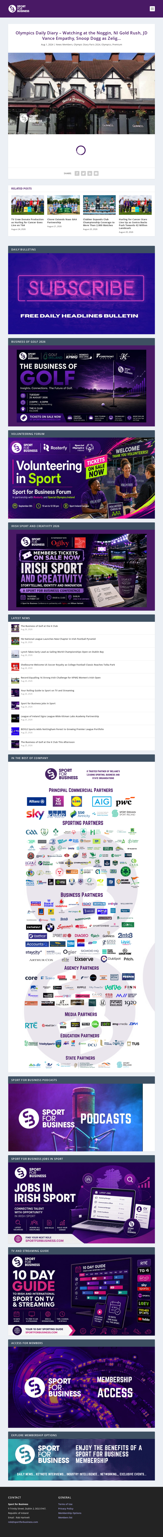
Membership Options (69, 1513)
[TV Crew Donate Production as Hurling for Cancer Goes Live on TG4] (27, 205)
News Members (64, 44)
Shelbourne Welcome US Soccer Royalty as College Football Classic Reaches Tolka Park (68, 664)
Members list (65, 1517)
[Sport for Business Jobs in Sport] (15, 706)
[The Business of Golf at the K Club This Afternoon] (15, 744)
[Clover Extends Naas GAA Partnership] (63, 205)
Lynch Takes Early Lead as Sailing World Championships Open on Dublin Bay (62, 651)
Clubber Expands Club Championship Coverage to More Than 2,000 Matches (99, 222)
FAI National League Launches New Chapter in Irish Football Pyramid (58, 638)
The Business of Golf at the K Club (39, 626)
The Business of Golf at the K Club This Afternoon (48, 742)
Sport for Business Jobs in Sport (38, 703)
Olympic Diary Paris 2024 (87, 44)
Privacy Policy (65, 1508)
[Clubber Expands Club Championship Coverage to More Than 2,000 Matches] (99, 205)
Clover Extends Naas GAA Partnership (62, 221)
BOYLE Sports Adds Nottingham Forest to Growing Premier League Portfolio (62, 729)
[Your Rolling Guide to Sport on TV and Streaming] (15, 693)
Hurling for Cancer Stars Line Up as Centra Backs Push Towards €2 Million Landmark (133, 224)
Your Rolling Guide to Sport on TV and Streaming (47, 690)
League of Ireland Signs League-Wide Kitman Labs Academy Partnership (60, 716)
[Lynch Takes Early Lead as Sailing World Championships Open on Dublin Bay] (15, 654)
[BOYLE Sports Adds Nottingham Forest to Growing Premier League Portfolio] (15, 731)
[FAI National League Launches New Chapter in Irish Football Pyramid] (15, 641)
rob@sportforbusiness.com (23, 1521)
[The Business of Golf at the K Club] (15, 628)
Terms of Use (65, 1504)
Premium (117, 44)
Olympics (106, 44)
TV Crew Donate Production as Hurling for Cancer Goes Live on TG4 (27, 222)
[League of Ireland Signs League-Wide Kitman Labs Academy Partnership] (15, 718)
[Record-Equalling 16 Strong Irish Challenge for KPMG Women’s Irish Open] (15, 680)
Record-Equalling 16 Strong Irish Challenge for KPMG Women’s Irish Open (61, 677)
